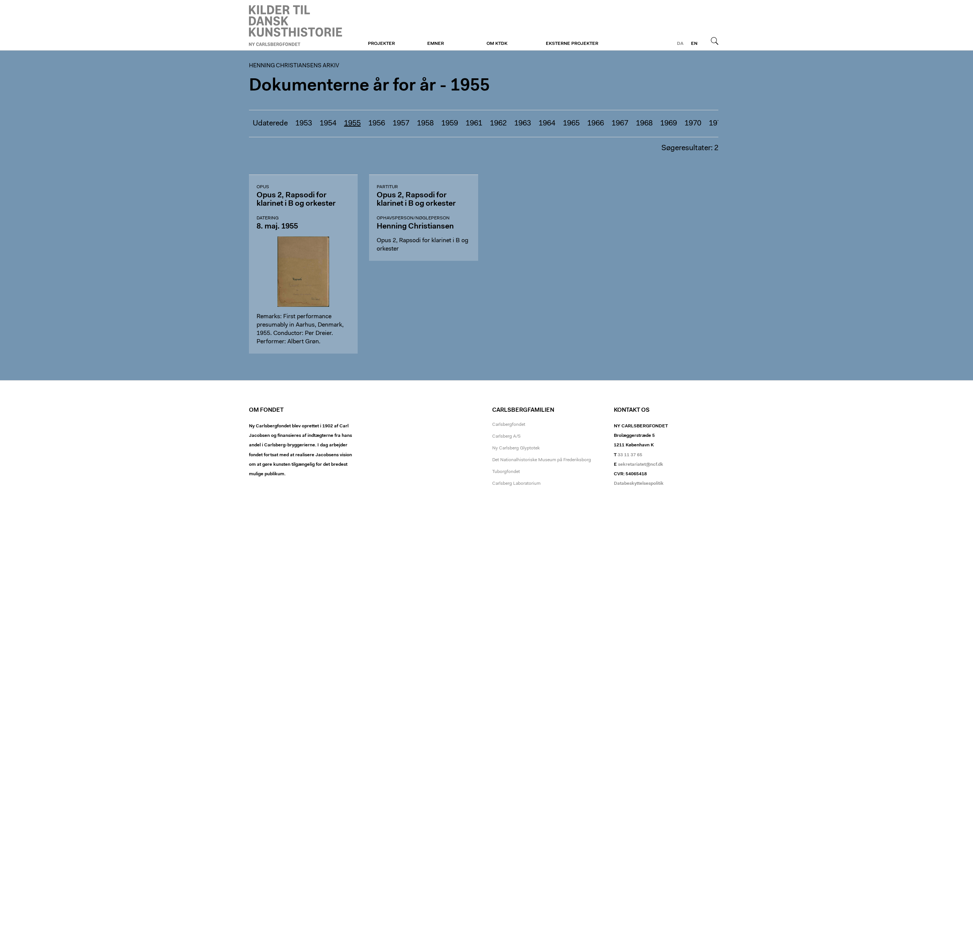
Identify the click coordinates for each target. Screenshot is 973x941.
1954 (328, 123)
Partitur (387, 187)
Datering (268, 218)
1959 (449, 123)
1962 (498, 123)
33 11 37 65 (630, 455)
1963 (522, 123)
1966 (595, 123)
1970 (693, 123)
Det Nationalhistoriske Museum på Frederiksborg (541, 460)
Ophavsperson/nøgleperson (413, 218)
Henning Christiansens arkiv (295, 25)
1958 (425, 123)
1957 (401, 123)
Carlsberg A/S (506, 436)
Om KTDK (496, 43)
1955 (352, 123)
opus (263, 187)
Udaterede (270, 123)
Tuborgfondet (506, 472)
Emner (435, 43)
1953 (303, 123)
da (680, 43)
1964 (547, 123)
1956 (376, 123)
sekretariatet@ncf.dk (640, 464)
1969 (668, 123)
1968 (644, 123)
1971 (717, 123)
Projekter (381, 43)
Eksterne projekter (572, 43)
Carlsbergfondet (508, 424)
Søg (714, 40)
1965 (571, 123)
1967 (620, 123)
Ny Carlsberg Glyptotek (516, 448)
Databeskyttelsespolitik (639, 483)
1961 (474, 123)
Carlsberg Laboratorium (516, 483)
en (694, 43)
